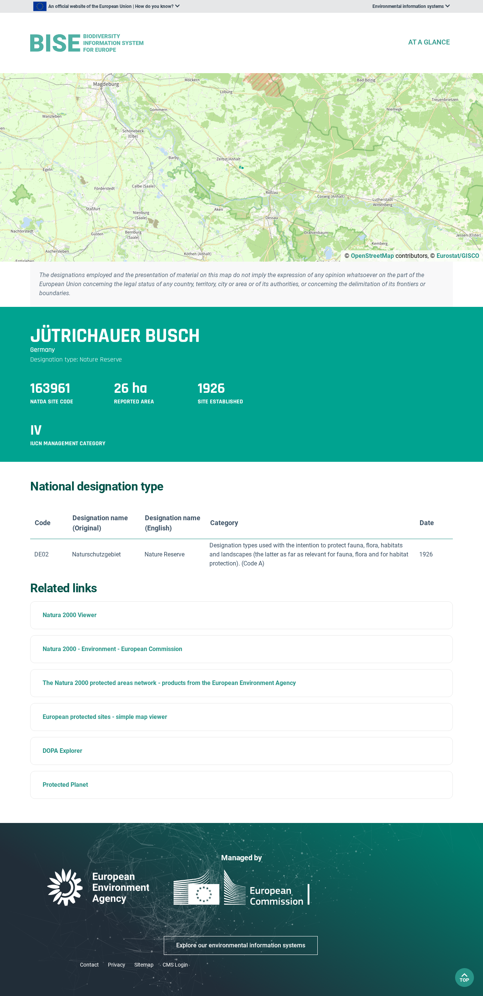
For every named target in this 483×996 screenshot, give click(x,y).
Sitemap (144, 965)
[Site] (215, 43)
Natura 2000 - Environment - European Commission (112, 649)
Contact (89, 965)
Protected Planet (65, 784)
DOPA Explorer (62, 750)
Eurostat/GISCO (458, 255)
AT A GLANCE (429, 42)
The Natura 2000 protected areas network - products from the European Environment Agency (169, 682)
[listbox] (106, 6)
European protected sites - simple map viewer (105, 716)
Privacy (116, 965)
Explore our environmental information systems (240, 945)
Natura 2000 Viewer (70, 615)
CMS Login (175, 965)
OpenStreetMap (372, 255)
